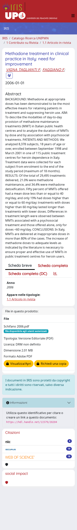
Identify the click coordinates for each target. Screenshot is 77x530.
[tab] (55, 274)
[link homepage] (13, 6)
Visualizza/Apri (20, 364)
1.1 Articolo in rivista (56, 43)
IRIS (5, 38)
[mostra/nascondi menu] (73, 16)
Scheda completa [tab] (53, 265)
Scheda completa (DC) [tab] (27, 273)
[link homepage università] (31, 15)
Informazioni (18, 402)
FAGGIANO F (53, 69)
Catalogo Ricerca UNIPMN (30, 38)
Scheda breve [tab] (20, 265)
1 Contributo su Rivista (22, 43)
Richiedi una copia (52, 364)
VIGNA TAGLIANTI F (23, 69)
